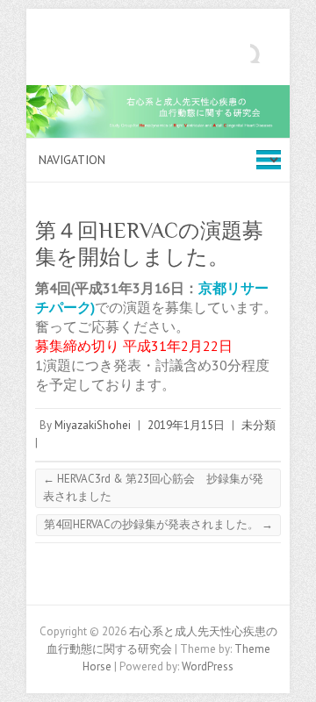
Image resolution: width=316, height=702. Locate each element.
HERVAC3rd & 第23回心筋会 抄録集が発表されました (153, 487)
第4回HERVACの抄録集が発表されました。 (158, 524)
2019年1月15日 (186, 425)
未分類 (258, 425)
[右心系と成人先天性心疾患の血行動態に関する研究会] (158, 93)
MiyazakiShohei (92, 425)
